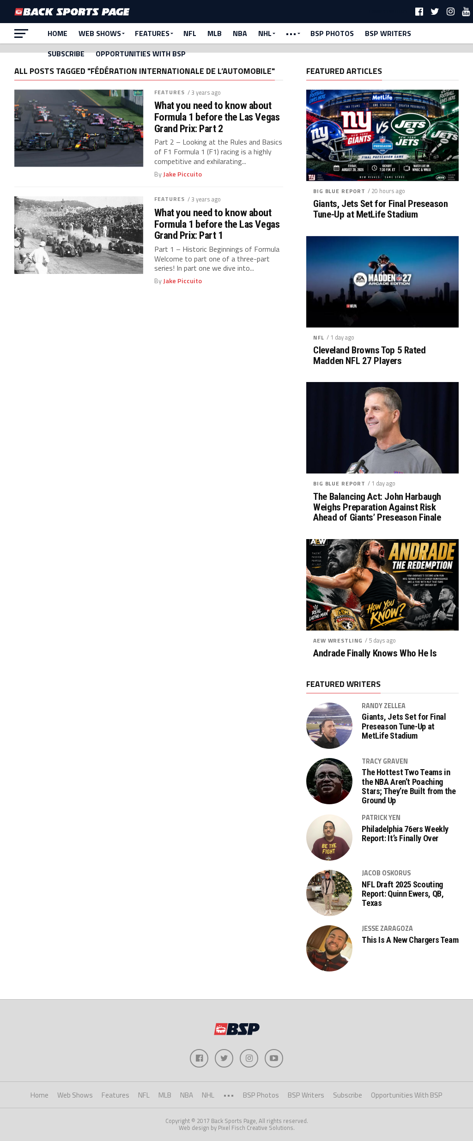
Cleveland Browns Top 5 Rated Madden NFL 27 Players (369, 355)
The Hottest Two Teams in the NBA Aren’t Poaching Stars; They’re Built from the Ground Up (408, 786)
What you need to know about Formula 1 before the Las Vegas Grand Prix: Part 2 (217, 117)
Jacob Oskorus (386, 873)
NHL (265, 33)
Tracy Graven (385, 761)
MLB (214, 33)
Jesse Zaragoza (387, 928)
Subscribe (66, 53)
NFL (189, 33)
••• (291, 33)
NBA (240, 33)
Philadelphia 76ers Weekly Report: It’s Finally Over (405, 834)
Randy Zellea (384, 706)
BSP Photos (332, 33)
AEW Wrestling (338, 640)
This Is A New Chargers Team (410, 940)
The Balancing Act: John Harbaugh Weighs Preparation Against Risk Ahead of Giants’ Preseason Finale (377, 507)
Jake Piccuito (182, 174)
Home (57, 33)
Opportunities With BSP (141, 53)
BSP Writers (388, 33)
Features (152, 33)
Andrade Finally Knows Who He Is (375, 653)
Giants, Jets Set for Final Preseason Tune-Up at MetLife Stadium (380, 209)
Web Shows (100, 33)
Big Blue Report (339, 191)
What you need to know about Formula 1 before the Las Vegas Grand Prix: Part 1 (217, 224)
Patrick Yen (381, 817)
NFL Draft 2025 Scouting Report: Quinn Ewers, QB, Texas (402, 894)
